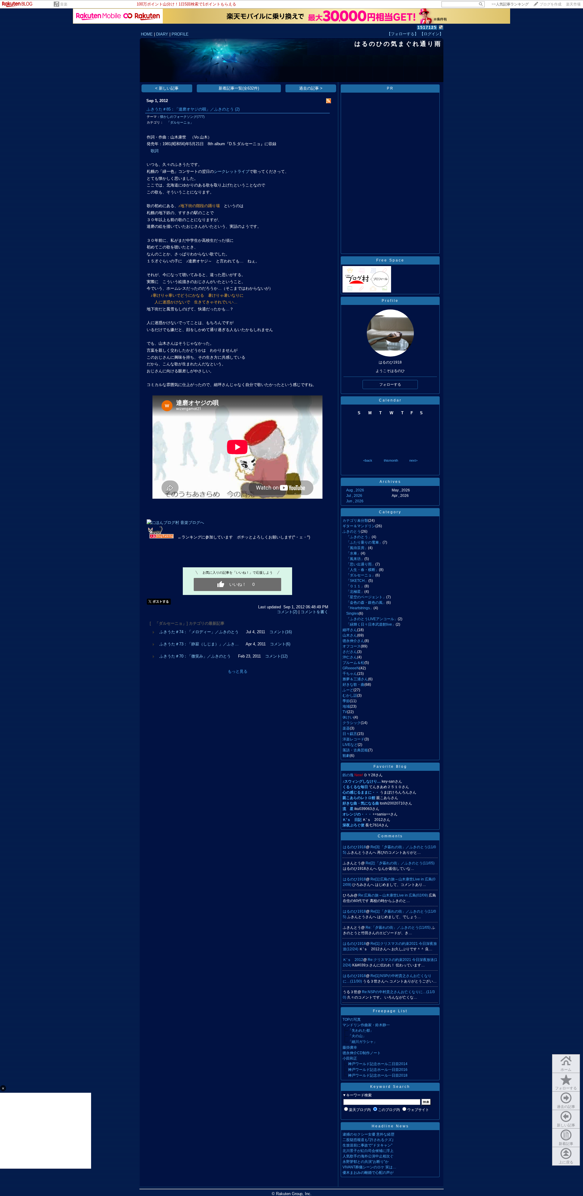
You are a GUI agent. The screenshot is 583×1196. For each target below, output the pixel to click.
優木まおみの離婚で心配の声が (368, 1172)
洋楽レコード (353, 739)
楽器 (346, 728)
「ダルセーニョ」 (178, 122)
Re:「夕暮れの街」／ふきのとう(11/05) (398, 927)
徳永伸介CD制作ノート (362, 1053)
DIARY (162, 34)
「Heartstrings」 (358, 608)
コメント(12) (276, 656)
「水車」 (352, 553)
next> (413, 460)
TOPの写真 (352, 1019)
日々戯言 (350, 734)
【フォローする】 (402, 34)
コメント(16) (280, 632)
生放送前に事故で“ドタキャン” (367, 1145)
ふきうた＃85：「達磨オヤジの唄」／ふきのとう (190, 109)
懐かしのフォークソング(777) (182, 116)
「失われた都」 (360, 1030)
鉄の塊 (348, 775)
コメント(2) (287, 612)
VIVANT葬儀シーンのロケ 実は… (369, 1167)
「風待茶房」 (355, 548)
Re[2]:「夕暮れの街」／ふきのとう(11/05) (400, 863)
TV (345, 712)
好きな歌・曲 (353, 684)
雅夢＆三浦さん (355, 679)
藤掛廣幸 (350, 1047)
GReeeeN (351, 668)
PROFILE (180, 34)
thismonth (391, 460)
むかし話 (350, 695)
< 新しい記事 (167, 88)
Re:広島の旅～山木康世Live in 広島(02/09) (393, 895)
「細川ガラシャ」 (362, 1042)
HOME (147, 34)
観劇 (346, 755)
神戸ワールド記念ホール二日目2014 (377, 1064)
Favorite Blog (390, 766)
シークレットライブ (231, 171)
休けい (348, 717)
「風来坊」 (353, 559)
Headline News (390, 1126)
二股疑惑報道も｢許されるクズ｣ (368, 1140)
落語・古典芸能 (355, 750)
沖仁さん (350, 657)
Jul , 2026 (354, 496)
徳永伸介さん (353, 641)
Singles (351, 613)
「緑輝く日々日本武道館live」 (369, 624)
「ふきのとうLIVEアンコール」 (370, 619)
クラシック (352, 723)
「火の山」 (357, 1036)
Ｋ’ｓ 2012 (353, 960)
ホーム (566, 1070)
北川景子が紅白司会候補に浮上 (368, 1151)
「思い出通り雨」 (359, 564)
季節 (346, 701)
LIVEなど (350, 745)
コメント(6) (280, 644)
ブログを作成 (550, 4)
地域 (346, 706)
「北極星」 (353, 591)
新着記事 (566, 1144)
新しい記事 (566, 1125)
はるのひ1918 (354, 847)
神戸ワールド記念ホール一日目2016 (377, 1070)
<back (367, 460)
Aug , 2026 (355, 490)
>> (510, 4)
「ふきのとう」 (357, 537)
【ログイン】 (431, 34)
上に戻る (566, 1162)
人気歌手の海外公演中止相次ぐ (368, 1156)
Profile (390, 301)
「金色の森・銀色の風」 (364, 602)
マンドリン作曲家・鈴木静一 (366, 1025)
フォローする (566, 1088)
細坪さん (350, 630)
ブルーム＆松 (353, 663)
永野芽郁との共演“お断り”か (366, 1162)
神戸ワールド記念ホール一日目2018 (377, 1075)
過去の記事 (566, 1107)
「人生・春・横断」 (361, 570)
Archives (390, 482)
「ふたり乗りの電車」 (363, 542)
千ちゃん (350, 673)
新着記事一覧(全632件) (239, 88)
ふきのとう (352, 531)
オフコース (352, 646)
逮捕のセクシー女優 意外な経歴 (368, 1134)
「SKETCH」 (355, 581)
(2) (237, 109)
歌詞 (155, 151)
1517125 (427, 27)
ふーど (348, 690)
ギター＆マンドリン (359, 526)
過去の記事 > (310, 88)
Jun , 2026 (354, 501)
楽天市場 (573, 4)
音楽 (63, 4)
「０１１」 (353, 586)
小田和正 (350, 1058)
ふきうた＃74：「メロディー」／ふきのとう (199, 632)
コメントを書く (314, 612)
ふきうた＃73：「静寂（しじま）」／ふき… (199, 644)
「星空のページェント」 (364, 597)
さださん (350, 652)
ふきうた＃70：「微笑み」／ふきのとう (195, 656)
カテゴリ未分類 (355, 520)
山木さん (350, 635)
